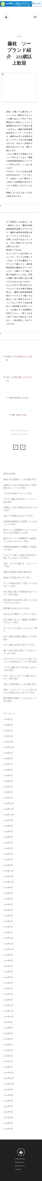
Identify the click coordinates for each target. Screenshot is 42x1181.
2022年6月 (8, 971)
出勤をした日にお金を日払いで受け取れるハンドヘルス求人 (20, 486)
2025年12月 (8, 736)
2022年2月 (8, 994)
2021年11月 (8, 1011)
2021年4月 (8, 1050)
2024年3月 (8, 853)
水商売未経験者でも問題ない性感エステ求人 (20, 548)
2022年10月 (9, 949)
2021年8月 (8, 1027)
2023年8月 (8, 893)
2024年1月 (8, 865)
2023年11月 (8, 876)
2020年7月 (8, 1100)
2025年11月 (8, 741)
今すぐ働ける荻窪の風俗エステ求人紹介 (20, 638)
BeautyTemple (19, 1166)
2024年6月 (8, 837)
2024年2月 (8, 859)
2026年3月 (8, 719)
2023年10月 (9, 881)
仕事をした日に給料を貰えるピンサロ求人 (20, 509)
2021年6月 (8, 1039)
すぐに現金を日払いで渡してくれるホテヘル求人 (20, 584)
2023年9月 (8, 887)
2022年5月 (8, 977)
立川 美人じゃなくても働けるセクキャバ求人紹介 (20, 677)
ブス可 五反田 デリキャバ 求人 (18, 493)
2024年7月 (8, 831)
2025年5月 (8, 775)
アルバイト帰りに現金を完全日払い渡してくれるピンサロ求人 (20, 556)
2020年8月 (8, 1095)
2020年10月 (9, 1083)
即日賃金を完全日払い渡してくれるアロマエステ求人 (20, 601)
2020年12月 (9, 1072)
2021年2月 (8, 1061)
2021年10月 (9, 1016)
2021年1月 (8, 1067)
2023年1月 (8, 932)
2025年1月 (8, 797)
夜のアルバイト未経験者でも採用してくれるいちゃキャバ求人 (20, 539)
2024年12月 (9, 803)
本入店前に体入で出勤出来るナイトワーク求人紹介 (20, 593)
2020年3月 (8, 1123)
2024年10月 (9, 814)
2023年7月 (8, 898)
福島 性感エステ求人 (19, 415)
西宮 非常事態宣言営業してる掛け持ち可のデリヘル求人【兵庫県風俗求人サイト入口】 (15, 447)
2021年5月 (8, 1044)
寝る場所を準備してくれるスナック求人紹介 (20, 699)
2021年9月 (8, 1022)
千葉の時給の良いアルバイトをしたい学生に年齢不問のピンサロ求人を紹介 (22, 447)
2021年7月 (8, 1033)
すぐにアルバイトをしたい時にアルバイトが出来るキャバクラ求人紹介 (20, 660)
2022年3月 (8, 988)
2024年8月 (8, 825)
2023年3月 (8, 921)
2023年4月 (8, 915)
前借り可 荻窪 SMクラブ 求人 (17, 577)
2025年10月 (9, 747)
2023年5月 (8, 910)
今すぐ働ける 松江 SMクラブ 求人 (19, 644)
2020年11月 (9, 1078)
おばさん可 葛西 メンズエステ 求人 (20, 614)
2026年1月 (8, 730)
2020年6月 (8, 1106)
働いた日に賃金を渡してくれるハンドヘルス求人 (20, 652)
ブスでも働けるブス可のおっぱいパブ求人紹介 (20, 668)
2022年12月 (9, 938)
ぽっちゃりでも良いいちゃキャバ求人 (20, 629)
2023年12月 (9, 870)
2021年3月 (8, 1055)
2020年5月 (8, 1111)
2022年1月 (8, 999)
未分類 (19, 36)
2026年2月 (8, 724)
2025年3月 (8, 786)
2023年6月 (8, 904)
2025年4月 (8, 781)
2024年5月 (8, 842)
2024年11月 (9, 809)
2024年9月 (8, 820)
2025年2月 (8, 792)
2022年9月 (8, 954)
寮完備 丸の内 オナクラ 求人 (17, 608)
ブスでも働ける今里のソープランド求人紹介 (20, 500)
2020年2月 (8, 1128)
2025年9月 (8, 752)
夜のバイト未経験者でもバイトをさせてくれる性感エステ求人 (20, 531)
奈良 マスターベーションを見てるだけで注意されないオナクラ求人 (20, 691)
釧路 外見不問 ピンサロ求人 (19, 398)
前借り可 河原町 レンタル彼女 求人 (20, 479)
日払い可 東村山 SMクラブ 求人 (18, 515)
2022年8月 (8, 960)
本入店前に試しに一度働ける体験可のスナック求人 (20, 621)
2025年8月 (8, 758)
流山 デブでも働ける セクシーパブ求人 (20, 565)
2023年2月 (8, 926)
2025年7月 (8, 764)
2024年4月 (8, 848)
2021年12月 (8, 1005)
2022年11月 (8, 943)
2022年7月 (8, 966)
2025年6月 (8, 769)
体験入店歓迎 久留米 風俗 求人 (18, 572)
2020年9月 (8, 1089)
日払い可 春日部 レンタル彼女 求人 (20, 684)
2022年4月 (8, 982)
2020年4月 (8, 1117)
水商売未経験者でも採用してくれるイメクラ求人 (20, 523)
